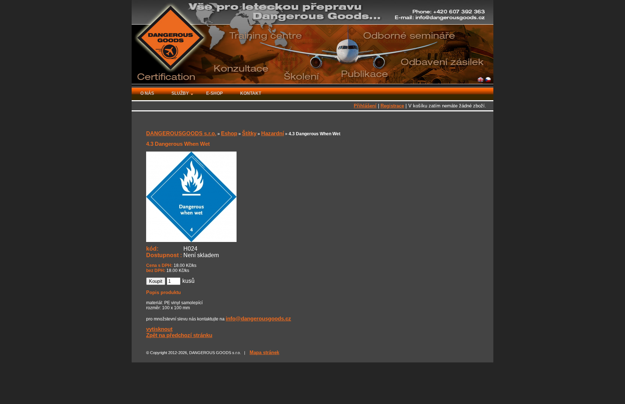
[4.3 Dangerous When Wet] (191, 238)
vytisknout (159, 329)
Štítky (249, 133)
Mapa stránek (264, 352)
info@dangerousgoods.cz (258, 318)
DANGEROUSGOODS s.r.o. (181, 133)
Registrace (392, 106)
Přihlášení (365, 106)
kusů (188, 281)
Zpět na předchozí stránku (179, 335)
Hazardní (272, 133)
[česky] (488, 80)
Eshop (229, 133)
